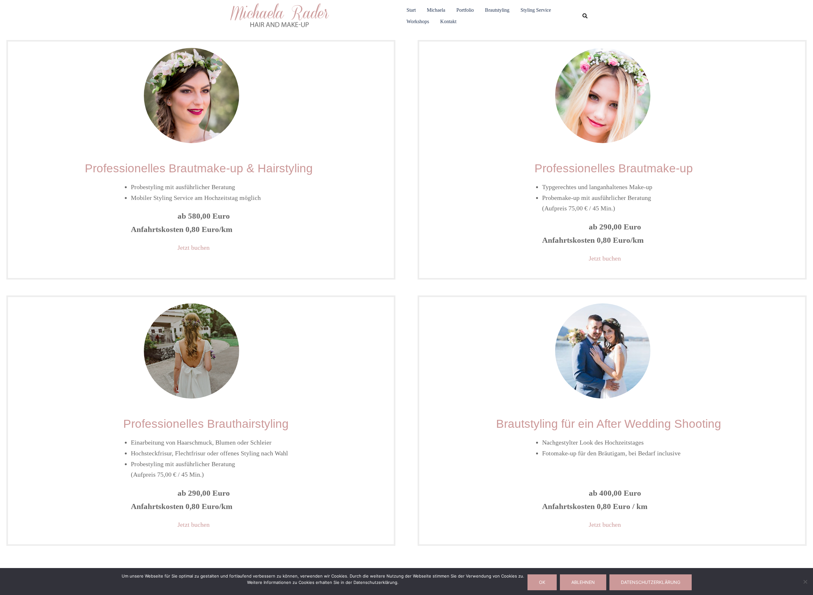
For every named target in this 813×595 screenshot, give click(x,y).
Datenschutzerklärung (650, 582)
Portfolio (465, 10)
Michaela (436, 10)
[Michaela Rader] (279, 15)
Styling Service (536, 10)
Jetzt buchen (194, 247)
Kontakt (448, 21)
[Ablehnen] (805, 581)
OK (542, 582)
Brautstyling (497, 10)
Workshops (417, 21)
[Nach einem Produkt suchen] (585, 15)
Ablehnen (583, 582)
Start (411, 10)
